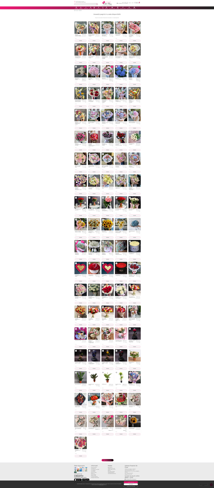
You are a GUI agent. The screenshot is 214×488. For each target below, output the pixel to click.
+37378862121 (120, 3)
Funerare (134, 8)
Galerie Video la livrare (111, 469)
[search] (96, 4)
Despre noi (93, 473)
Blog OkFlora (110, 467)
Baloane (106, 8)
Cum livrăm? (93, 471)
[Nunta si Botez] (129, 7)
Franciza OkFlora (94, 467)
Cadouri (117, 8)
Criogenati (81, 8)
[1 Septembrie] (86, 7)
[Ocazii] (94, 7)
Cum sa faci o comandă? (95, 469)
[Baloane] (106, 7)
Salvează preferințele (131, 482)
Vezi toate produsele (107, 460)
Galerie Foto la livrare (111, 468)
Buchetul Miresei (123, 8)
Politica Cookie (101, 484)
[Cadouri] (117, 7)
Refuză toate (131, 484)
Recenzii (109, 470)
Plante (103, 8)
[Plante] (102, 7)
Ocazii (94, 8)
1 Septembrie (86, 8)
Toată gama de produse (95, 477)
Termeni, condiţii (93, 472)
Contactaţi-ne (93, 468)
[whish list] (135, 3)
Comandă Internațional (112, 473)
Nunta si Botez (129, 8)
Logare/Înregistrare (111, 472)
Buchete (90, 8)
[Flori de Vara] (98, 7)
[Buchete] (90, 7)
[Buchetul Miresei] (122, 7)
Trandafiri (76, 8)
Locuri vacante (93, 474)
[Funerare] (134, 7)
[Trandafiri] (76, 7)
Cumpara (80, 40)
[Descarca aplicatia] (78, 480)
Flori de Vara (98, 8)
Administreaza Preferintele (131, 486)
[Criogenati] (80, 7)
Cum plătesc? (93, 470)
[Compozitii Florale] (112, 7)
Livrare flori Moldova (94, 476)
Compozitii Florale (112, 8)
